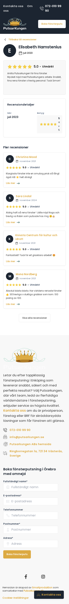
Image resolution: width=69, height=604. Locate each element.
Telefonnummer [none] (13, 509)
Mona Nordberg (26, 274)
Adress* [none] (8, 538)
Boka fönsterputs (51, 23)
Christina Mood (26, 157)
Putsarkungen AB (34, 590)
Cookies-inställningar (15, 597)
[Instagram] (43, 576)
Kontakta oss (13, 6)
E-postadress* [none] (12, 495)
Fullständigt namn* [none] (15, 481)
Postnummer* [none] (11, 524)
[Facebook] (25, 576)
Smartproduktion (42, 587)
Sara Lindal (23, 196)
